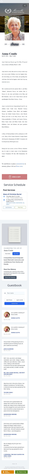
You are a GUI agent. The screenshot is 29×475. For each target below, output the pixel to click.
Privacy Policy (10, 468)
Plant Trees (20, 207)
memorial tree (20, 164)
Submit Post (14, 303)
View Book (7, 253)
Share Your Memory (10, 277)
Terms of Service (18, 468)
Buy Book (16, 253)
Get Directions (9, 207)
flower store (19, 166)
